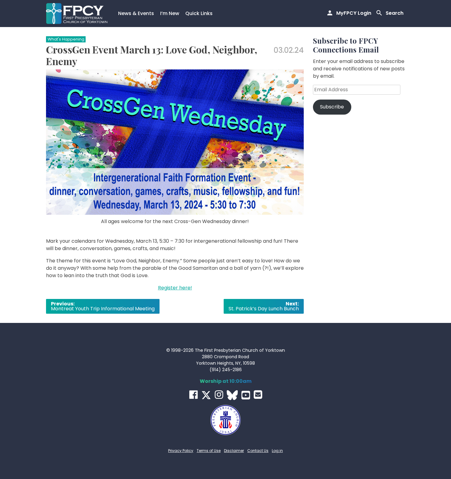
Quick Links (199, 13)
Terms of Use (209, 450)
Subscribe (332, 106)
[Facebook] (193, 395)
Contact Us (257, 450)
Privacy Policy (180, 450)
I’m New (169, 13)
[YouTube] (245, 395)
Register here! (175, 287)
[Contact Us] (257, 395)
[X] (206, 395)
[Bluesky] (232, 395)
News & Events (136, 13)
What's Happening (66, 39)
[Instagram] (219, 395)
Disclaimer (234, 450)
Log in (277, 450)
